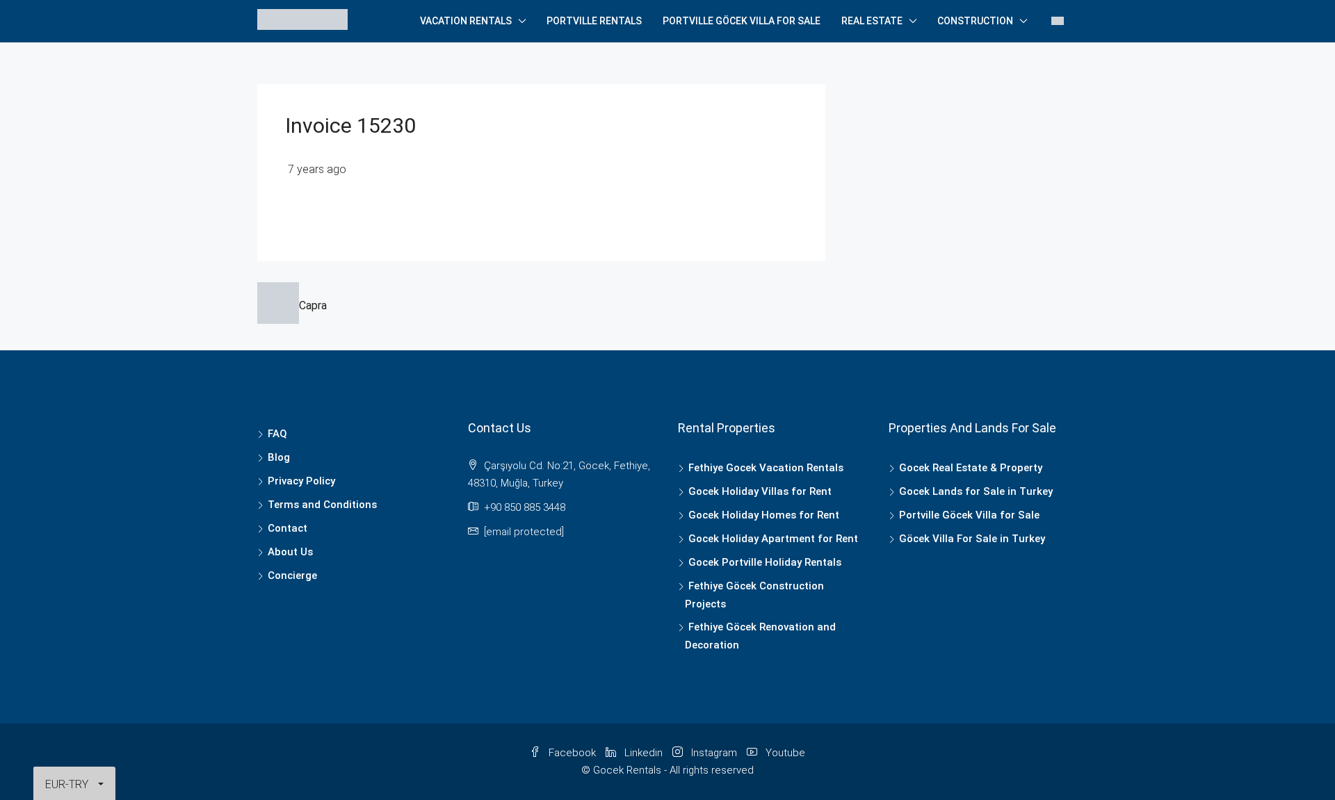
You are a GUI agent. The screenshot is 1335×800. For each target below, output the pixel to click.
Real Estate (872, 20)
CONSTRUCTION (975, 20)
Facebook (572, 752)
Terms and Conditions (322, 504)
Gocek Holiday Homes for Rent (763, 515)
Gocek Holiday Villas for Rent (760, 491)
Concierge (292, 575)
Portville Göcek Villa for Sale (741, 20)
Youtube (784, 752)
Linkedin (643, 752)
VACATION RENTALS (466, 20)
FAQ (277, 433)
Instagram (714, 752)
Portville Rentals (594, 20)
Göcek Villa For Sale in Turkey (972, 538)
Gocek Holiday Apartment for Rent (773, 538)
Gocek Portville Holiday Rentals (764, 562)
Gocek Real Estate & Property (970, 468)
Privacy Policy (301, 481)
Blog (279, 457)
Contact (287, 528)
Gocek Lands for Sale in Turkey (976, 491)
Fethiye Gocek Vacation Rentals (765, 468)
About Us (290, 552)
